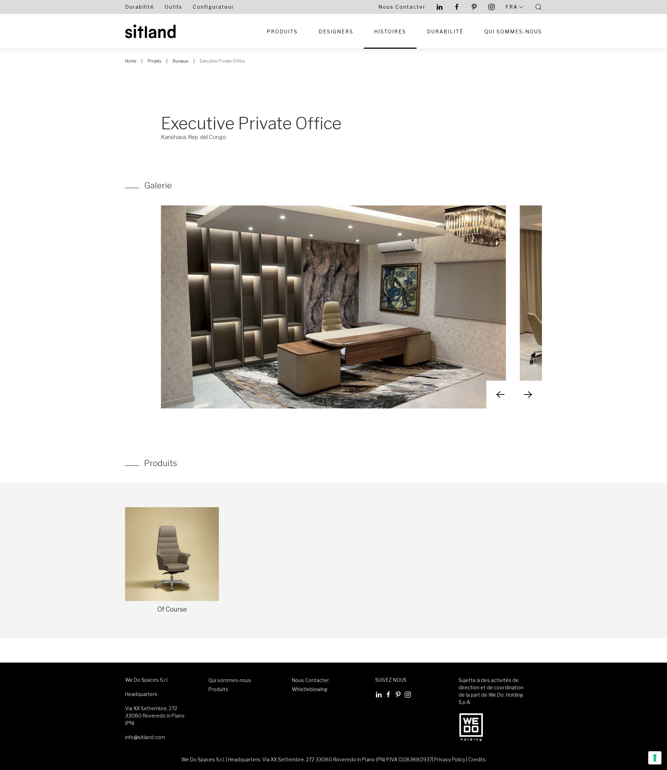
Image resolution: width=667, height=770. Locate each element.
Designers (336, 31)
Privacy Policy (449, 759)
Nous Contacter (402, 7)
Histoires (390, 31)
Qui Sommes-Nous (513, 31)
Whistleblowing (309, 689)
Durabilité (139, 7)
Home (130, 61)
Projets (154, 61)
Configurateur (213, 7)
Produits (282, 31)
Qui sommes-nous (229, 680)
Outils (173, 7)
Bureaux (180, 61)
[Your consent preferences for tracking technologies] (654, 757)
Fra (511, 7)
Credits (477, 759)
